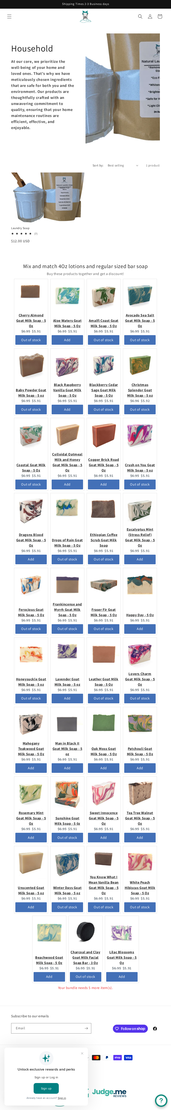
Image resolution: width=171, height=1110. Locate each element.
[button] (9, 16)
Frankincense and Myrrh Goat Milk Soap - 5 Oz (67, 609)
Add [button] (67, 340)
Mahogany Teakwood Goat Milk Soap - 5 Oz (31, 748)
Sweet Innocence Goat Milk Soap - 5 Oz (104, 818)
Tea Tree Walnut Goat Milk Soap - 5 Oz (140, 818)
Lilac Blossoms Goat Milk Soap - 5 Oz (122, 957)
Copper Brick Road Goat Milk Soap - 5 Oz (103, 465)
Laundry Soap (20, 228)
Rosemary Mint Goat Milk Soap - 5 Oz (31, 818)
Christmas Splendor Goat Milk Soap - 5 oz (140, 390)
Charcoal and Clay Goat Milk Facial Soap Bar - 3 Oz (85, 957)
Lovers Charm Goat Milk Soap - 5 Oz (140, 679)
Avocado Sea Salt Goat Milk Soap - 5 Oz (140, 320)
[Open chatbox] (161, 1100)
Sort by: (98, 165)
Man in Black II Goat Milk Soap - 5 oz (67, 748)
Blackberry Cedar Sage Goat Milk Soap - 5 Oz (103, 390)
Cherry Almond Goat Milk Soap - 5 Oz (31, 320)
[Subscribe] (86, 1028)
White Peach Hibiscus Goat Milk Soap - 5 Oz (140, 887)
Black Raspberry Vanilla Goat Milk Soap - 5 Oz (67, 390)
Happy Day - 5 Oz (140, 615)
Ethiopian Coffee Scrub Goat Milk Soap (104, 540)
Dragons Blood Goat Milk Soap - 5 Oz (31, 540)
